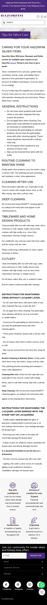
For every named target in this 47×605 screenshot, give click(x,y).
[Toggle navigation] (45, 16)
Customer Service (11, 568)
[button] (39, 16)
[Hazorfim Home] (12, 16)
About (6, 561)
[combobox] (23, 22)
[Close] (44, 7)
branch (13, 63)
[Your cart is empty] (42, 17)
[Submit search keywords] (4, 22)
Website (7, 574)
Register (35, 556)
